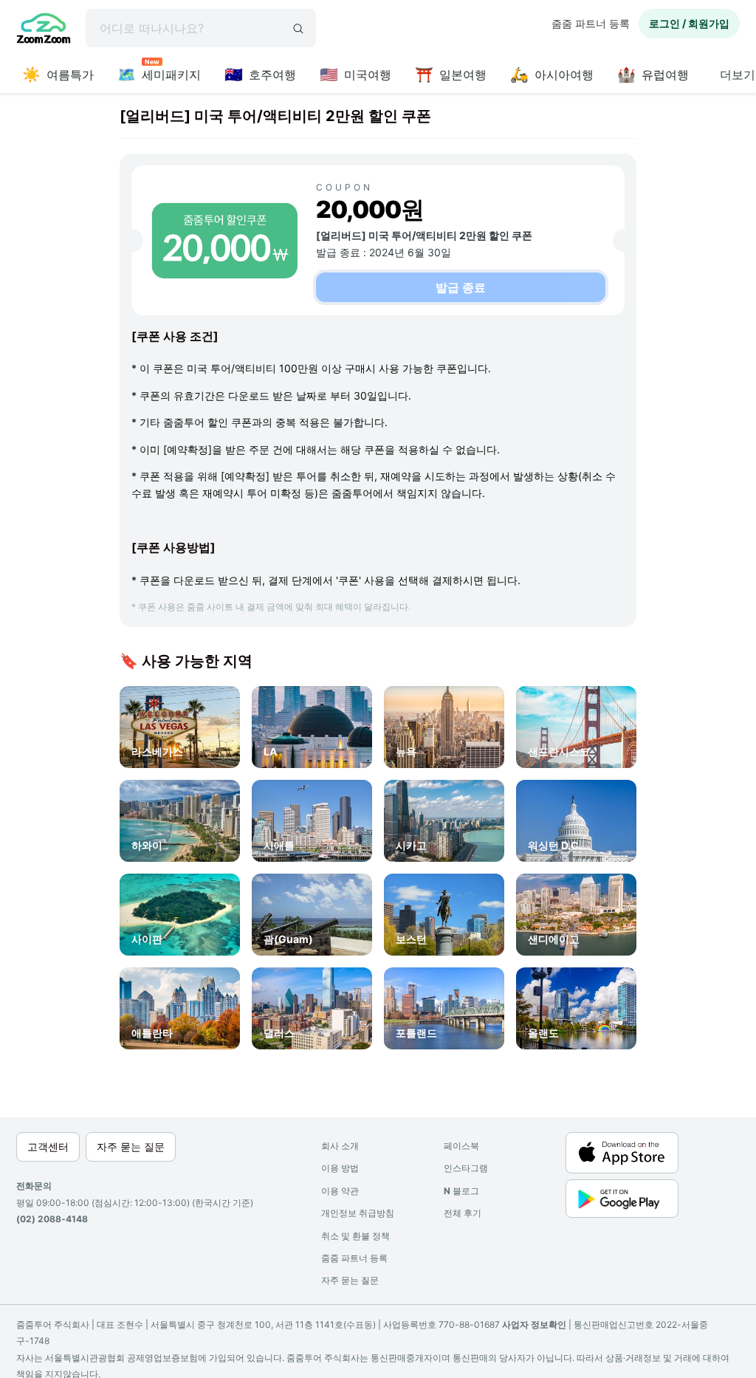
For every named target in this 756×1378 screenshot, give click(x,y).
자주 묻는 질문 (350, 1280)
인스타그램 (466, 1167)
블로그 (461, 1190)
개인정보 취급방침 (357, 1212)
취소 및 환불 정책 (355, 1235)
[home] (43, 30)
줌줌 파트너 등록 (590, 23)
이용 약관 (340, 1190)
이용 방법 (340, 1167)
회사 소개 (340, 1145)
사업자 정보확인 (534, 1324)
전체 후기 (462, 1212)
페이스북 (461, 1145)
